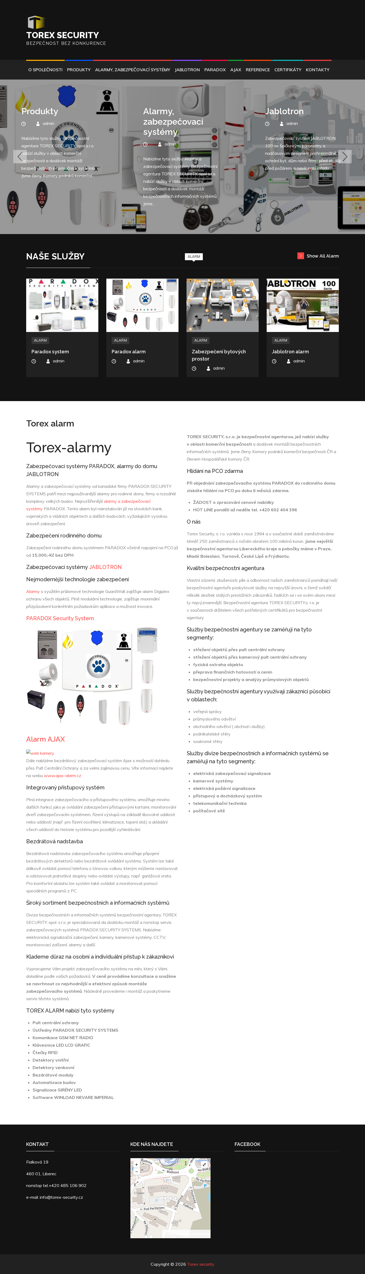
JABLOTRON (105, 567)
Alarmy (33, 591)
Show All (323, 256)
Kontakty (317, 69)
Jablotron (187, 69)
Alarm (194, 256)
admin (48, 144)
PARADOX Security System (60, 618)
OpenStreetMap (178, 1234)
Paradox (215, 69)
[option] (61, 157)
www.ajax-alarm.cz (62, 775)
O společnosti (45, 69)
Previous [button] (20, 156)
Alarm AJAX (45, 739)
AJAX (235, 69)
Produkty (79, 69)
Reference (258, 69)
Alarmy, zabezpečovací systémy (132, 69)
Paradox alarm (129, 351)
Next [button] (345, 156)
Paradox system (50, 351)
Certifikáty (287, 69)
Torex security (62, 35)
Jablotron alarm (290, 351)
